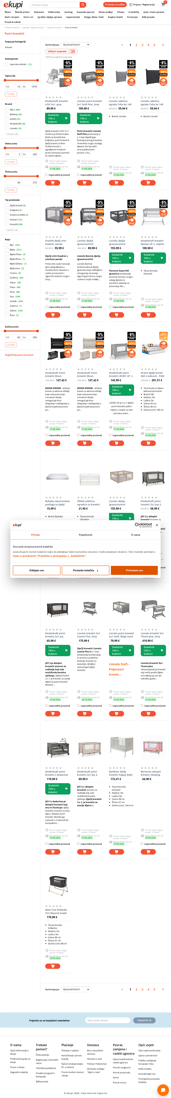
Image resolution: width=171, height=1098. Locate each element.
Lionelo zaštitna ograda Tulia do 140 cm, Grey (120, 102)
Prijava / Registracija (144, 4)
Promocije (132, 17)
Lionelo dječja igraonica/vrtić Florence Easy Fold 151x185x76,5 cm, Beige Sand (119, 503)
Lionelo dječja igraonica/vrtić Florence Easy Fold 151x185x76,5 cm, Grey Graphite (119, 242)
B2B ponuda (148, 17)
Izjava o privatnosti (147, 1055)
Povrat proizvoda (121, 1072)
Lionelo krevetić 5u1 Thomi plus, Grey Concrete (152, 635)
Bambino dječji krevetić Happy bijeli (120, 773)
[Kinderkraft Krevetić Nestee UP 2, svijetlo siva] (153, 216)
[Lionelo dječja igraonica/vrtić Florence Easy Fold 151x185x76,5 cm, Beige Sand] (121, 477)
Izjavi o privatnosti (24, 555)
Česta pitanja (42, 1054)
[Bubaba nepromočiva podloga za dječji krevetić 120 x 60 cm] (58, 477)
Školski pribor (22, 12)
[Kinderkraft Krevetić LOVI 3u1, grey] (57, 76)
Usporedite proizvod (59, 174)
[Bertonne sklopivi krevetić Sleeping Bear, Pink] (153, 747)
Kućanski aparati (85, 12)
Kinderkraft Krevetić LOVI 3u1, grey (56, 102)
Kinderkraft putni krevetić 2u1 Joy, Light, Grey (55, 635)
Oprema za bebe (54, 27)
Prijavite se (144, 1020)
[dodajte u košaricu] (52, 183)
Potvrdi (11, 94)
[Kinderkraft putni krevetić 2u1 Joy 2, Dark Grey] (153, 477)
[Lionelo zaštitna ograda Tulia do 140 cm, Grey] (121, 76)
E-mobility (134, 12)
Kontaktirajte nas (146, 1073)
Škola (8, 12)
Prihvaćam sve (134, 570)
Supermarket (73, 17)
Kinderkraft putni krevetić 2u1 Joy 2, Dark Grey (151, 503)
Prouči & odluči (13, 22)
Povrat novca (119, 1082)
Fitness (120, 12)
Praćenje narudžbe (115, 4)
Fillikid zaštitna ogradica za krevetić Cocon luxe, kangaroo (89, 503)
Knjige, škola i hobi (94, 17)
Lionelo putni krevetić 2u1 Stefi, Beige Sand (121, 635)
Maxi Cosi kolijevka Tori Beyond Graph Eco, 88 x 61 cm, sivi (56, 911)
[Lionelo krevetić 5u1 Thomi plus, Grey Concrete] (153, 609)
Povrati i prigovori (122, 1067)
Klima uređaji (106, 12)
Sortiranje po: (52, 44)
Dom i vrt (28, 17)
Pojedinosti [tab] (85, 534)
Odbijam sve (36, 570)
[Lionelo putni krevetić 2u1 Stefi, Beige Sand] (121, 609)
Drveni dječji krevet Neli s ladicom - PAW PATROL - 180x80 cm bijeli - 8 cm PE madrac (152, 374)
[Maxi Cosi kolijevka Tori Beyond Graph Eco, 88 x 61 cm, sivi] (58, 885)
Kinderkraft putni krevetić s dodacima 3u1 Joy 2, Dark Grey (56, 773)
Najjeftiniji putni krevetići (19, 354)
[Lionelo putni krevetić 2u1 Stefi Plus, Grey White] (89, 76)
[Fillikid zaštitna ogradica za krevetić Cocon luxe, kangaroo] (89, 477)
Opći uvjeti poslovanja (149, 1050)
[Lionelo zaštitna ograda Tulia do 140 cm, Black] (153, 76)
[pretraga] (83, 5)
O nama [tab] (135, 534)
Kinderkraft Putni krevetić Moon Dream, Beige (87, 374)
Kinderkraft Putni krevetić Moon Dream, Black (55, 374)
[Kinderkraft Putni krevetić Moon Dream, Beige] (89, 348)
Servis (116, 1077)
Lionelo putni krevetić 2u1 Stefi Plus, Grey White (89, 102)
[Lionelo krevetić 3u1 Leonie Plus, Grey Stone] (89, 609)
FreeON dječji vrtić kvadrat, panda (55, 242)
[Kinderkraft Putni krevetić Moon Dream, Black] (58, 348)
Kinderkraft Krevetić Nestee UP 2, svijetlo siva (152, 242)
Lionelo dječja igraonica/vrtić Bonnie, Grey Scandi (88, 242)
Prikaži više (12, 134)
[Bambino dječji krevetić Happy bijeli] (121, 747)
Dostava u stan (94, 1058)
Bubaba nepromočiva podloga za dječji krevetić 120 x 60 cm (57, 503)
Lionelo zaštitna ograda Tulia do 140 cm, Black (152, 102)
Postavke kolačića (83, 570)
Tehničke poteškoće (46, 1068)
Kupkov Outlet (115, 17)
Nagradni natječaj (19, 1072)
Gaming (68, 12)
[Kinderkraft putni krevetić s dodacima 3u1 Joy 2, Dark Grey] (58, 747)
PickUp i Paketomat (97, 1063)
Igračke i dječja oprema (50, 17)
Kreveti (8, 47)
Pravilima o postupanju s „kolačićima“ (62, 555)
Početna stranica (12, 27)
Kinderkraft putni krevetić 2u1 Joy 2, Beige (87, 773)
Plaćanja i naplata (70, 1050)
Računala (39, 12)
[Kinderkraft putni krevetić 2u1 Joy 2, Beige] (89, 747)
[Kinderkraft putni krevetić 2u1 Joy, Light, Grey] (58, 609)
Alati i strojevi (12, 17)
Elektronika (54, 12)
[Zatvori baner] (157, 525)
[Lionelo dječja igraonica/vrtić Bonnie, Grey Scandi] (89, 216)
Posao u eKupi (17, 1067)
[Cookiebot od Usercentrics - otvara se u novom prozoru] (137, 525)
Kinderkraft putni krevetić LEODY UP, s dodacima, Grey (121, 374)
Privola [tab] (35, 534)
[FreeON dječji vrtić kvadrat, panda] (58, 216)
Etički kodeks (144, 1068)
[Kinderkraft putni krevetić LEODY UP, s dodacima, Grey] (121, 348)
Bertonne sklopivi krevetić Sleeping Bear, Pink (151, 773)
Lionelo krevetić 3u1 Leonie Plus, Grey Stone (88, 635)
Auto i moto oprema (153, 12)
